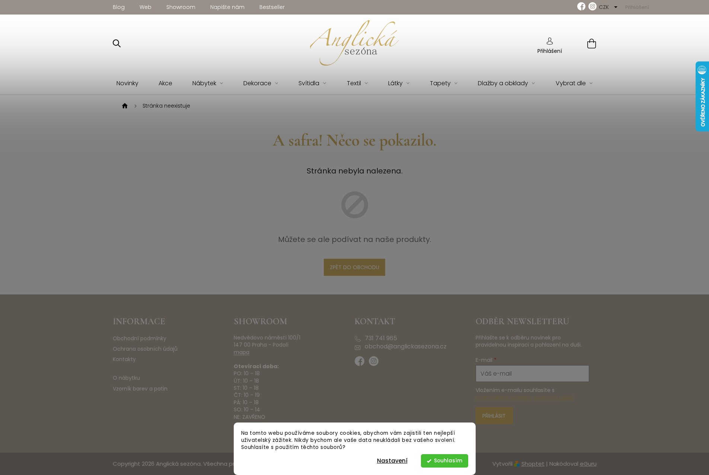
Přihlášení (549, 51)
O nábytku (126, 378)
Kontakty (124, 359)
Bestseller (272, 7)
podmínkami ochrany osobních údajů (525, 397)
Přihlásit (494, 416)
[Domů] (124, 106)
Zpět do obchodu (354, 267)
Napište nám (227, 7)
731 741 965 (381, 338)
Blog (119, 7)
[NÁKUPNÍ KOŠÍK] (582, 43)
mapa (241, 352)
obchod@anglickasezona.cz (406, 346)
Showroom (180, 7)
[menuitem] (127, 83)
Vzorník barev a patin (140, 388)
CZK (604, 7)
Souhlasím (448, 460)
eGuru (588, 464)
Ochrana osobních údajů (145, 349)
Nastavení (392, 461)
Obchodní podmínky (139, 338)
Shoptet (532, 464)
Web (145, 7)
